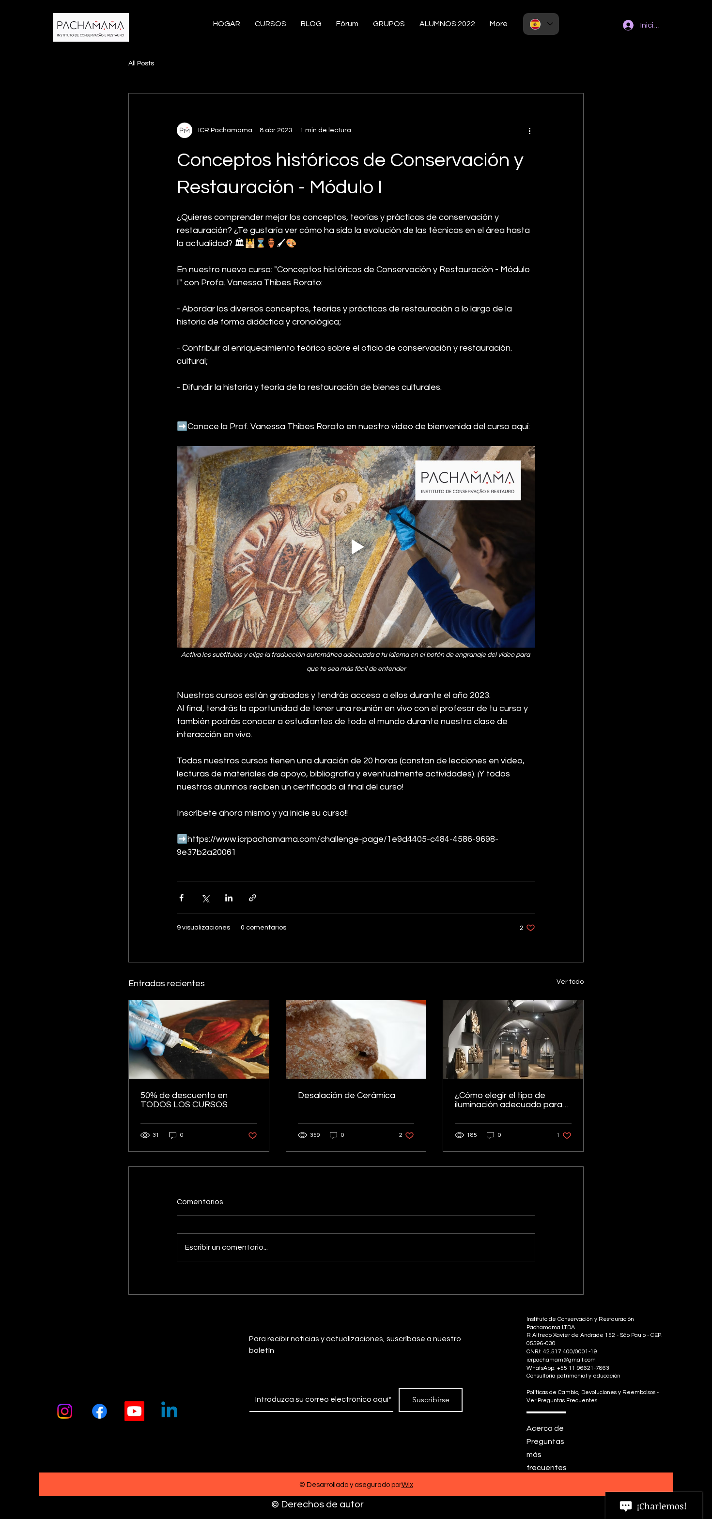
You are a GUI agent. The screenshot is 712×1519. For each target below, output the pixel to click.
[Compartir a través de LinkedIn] (228, 897)
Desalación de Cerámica (346, 1095)
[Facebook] (99, 1411)
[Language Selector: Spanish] (541, 24)
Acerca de (545, 1428)
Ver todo (570, 981)
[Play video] (356, 547)
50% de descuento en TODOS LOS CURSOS (184, 1100)
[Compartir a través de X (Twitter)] (205, 897)
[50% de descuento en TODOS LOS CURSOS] (199, 1039)
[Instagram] (65, 1411)
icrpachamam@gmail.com (561, 1360)
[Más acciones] (529, 130)
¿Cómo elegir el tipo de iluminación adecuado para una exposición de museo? (508, 1100)
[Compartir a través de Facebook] (181, 897)
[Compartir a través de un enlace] (252, 897)
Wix (407, 1484)
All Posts (141, 63)
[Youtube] (134, 1411)
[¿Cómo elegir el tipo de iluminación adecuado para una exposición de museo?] (513, 1039)
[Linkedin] (169, 1411)
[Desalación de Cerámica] (356, 1039)
